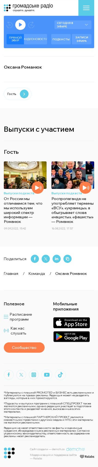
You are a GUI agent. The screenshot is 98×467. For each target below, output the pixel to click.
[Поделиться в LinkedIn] (57, 259)
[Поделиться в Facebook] (35, 259)
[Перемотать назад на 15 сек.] (10, 24)
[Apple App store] (71, 322)
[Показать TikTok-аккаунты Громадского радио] (60, 374)
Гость (11, 94)
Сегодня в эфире (65, 24)
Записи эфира (81, 39)
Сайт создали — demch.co (47, 449)
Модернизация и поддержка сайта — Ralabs (53, 456)
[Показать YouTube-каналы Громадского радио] (46, 374)
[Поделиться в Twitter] (46, 259)
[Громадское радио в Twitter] (21, 375)
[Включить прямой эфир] (20, 25)
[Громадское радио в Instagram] (34, 375)
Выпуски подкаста (19, 193)
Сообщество (24, 347)
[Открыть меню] (86, 8)
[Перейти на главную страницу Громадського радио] (9, 453)
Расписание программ (21, 317)
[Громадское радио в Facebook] (9, 375)
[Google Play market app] (71, 336)
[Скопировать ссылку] (67, 259)
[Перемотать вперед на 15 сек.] (31, 24)
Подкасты (61, 39)
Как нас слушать (18, 331)
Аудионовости (35, 39)
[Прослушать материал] (38, 188)
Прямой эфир (15, 39)
